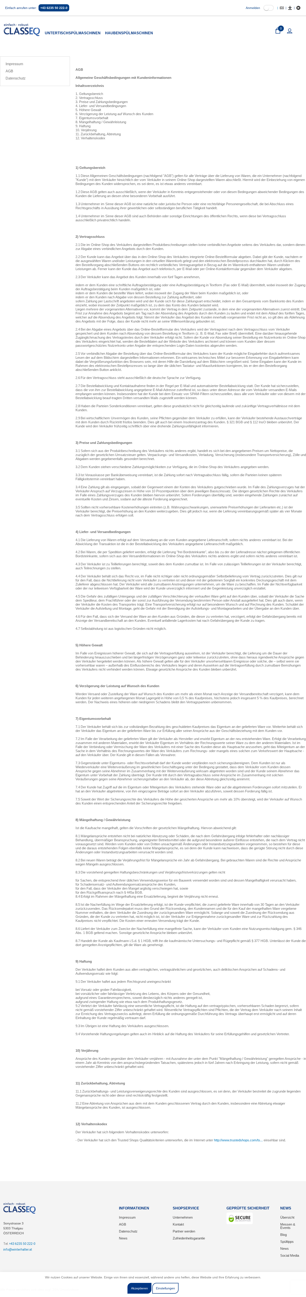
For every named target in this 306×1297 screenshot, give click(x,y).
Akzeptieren (139, 1288)
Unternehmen (183, 1217)
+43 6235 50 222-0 (53, 8)
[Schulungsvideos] (298, 8)
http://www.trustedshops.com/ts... (238, 1140)
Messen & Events (287, 1226)
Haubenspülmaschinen (129, 33)
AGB (9, 71)
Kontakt (178, 1224)
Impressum (14, 64)
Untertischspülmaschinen (73, 33)
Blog (283, 1234)
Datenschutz (16, 78)
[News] (282, 8)
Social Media (289, 1255)
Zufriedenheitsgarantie (189, 1238)
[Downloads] (290, 8)
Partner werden (184, 1231)
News (123, 1238)
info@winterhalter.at (17, 1249)
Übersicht (287, 1217)
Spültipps (287, 1241)
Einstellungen (165, 1288)
